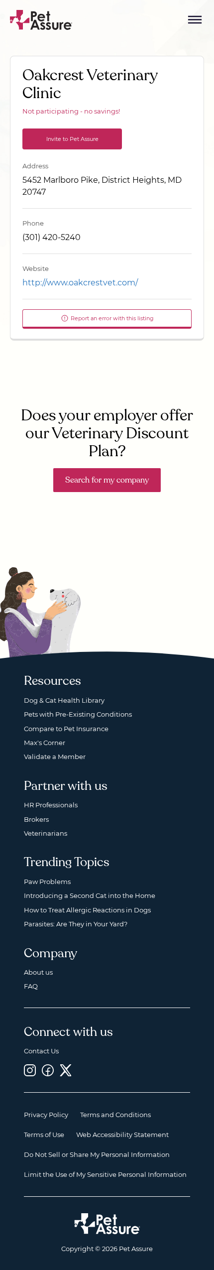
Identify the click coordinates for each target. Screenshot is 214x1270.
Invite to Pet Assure (72, 138)
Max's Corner (44, 743)
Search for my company (107, 480)
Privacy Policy (46, 1115)
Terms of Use (44, 1135)
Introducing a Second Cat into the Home (89, 895)
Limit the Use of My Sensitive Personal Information (105, 1174)
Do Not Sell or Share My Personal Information (97, 1154)
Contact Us (41, 1051)
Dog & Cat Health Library (64, 700)
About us (38, 972)
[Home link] (107, 1224)
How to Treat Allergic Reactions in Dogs (87, 910)
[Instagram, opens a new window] (30, 1070)
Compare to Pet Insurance (66, 729)
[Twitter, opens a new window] (66, 1070)
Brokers (36, 819)
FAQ (31, 986)
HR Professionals (51, 805)
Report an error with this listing (112, 318)
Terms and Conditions (115, 1115)
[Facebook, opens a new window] (48, 1070)
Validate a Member (55, 757)
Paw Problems (47, 882)
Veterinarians (45, 833)
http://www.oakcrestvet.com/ (80, 282)
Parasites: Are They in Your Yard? (75, 924)
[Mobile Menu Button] (195, 20)
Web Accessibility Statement (122, 1135)
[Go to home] (41, 19)
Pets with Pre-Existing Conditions (78, 714)
